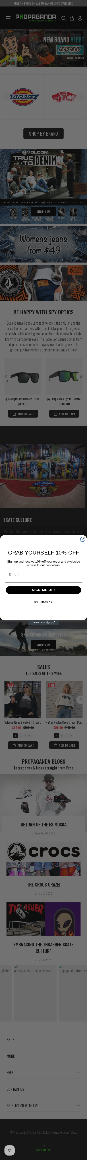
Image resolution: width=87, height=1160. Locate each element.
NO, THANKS (43, 601)
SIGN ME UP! (43, 590)
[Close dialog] (83, 539)
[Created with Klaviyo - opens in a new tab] (43, 622)
